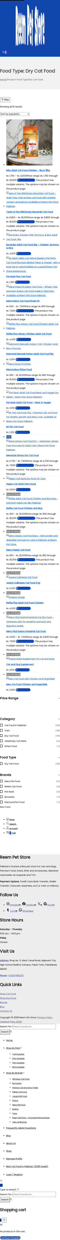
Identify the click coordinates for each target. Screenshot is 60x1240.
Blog (2, 1006)
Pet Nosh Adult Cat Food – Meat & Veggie (28, 402)
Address (4, 960)
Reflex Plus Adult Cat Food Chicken (25, 602)
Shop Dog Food (8, 998)
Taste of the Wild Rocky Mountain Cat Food (29, 211)
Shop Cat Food (8, 993)
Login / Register (14, 1174)
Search (5, 1031)
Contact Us (6, 1011)
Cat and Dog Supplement (20, 664)
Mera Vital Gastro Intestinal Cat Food (26, 631)
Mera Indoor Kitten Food (19, 369)
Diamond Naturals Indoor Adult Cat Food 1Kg (29, 353)
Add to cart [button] (25, 253)
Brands (3, 1002)
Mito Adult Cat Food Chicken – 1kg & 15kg (28, 170)
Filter (6, 99)
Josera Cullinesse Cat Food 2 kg (23, 582)
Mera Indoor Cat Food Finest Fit (23, 300)
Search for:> (6, 1026)
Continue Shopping (10, 1237)
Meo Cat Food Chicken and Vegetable (26, 684)
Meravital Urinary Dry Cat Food (22, 455)
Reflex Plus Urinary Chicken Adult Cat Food (29, 333)
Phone (3, 975)
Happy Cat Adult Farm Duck (21, 483)
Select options (27, 180)
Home (3, 79)
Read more (25, 588)
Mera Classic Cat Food (18, 549)
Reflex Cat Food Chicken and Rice (24, 508)
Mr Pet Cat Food (15, 426)
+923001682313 (16, 975)
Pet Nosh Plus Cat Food (18, 276)
